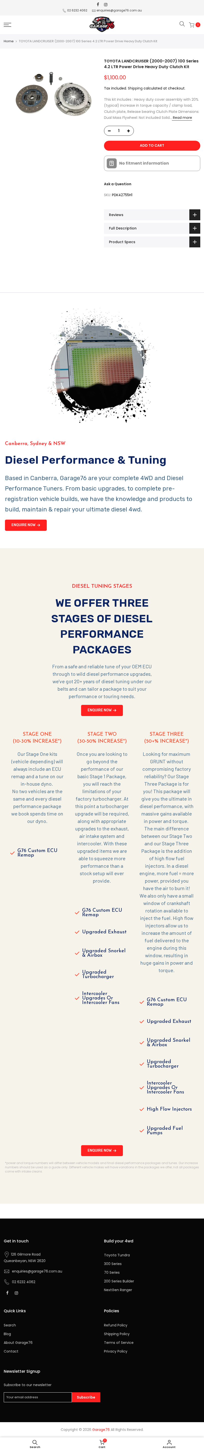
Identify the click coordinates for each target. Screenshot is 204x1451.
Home (9, 41)
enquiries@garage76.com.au (119, 10)
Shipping (135, 88)
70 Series (112, 1272)
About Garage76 (18, 1342)
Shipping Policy (117, 1333)
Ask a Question (117, 183)
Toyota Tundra (117, 1255)
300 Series (113, 1263)
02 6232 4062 (77, 10)
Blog (7, 1333)
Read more (182, 117)
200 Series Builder (119, 1281)
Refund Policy (115, 1325)
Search (10, 1325)
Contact (11, 1351)
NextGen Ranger (118, 1289)
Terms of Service (119, 1342)
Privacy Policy (115, 1351)
